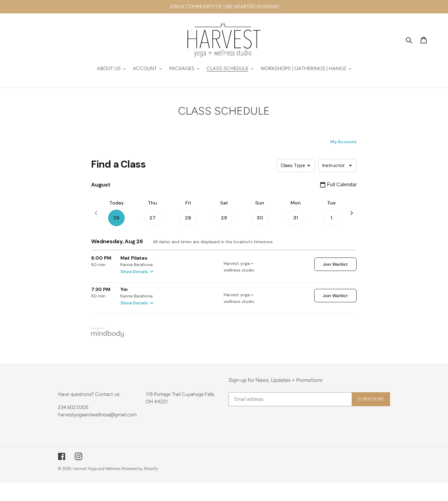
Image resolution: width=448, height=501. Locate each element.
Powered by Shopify (140, 468)
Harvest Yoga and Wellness (97, 468)
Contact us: (107, 394)
